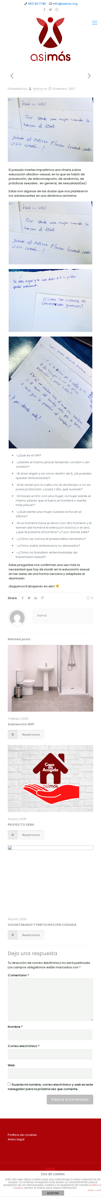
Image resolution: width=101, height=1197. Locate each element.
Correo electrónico (24, 1046)
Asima (38, 88)
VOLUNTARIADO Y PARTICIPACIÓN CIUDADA (42, 924)
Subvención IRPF (21, 724)
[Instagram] (56, 9)
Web (11, 1065)
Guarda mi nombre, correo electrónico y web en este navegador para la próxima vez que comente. (50, 1086)
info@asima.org (65, 3)
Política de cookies (22, 1135)
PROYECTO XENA (21, 824)
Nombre (15, 1026)
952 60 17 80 (37, 3)
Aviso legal (16, 1139)
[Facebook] (44, 9)
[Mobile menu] (95, 23)
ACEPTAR (53, 1193)
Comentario (18, 975)
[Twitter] (50, 9)
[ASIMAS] (50, 39)
